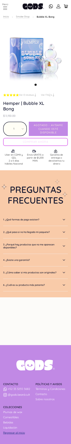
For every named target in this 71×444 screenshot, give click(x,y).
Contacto (41, 394)
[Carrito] (66, 6)
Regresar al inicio (14, 432)
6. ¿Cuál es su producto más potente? (24, 284)
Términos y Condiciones (50, 389)
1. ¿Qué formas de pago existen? (21, 219)
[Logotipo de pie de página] (35, 365)
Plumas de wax (12, 412)
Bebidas (8, 422)
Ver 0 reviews (27, 94)
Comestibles (11, 417)
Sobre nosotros (45, 399)
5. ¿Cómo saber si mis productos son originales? (29, 272)
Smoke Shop (23, 16)
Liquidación (10, 427)
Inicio (6, 16)
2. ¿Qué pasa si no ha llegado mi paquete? (26, 232)
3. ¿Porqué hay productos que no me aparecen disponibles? (28, 246)
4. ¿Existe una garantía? (16, 259)
